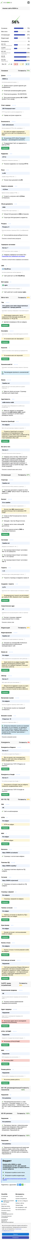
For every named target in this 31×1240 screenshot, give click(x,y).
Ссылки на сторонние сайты (10, 722)
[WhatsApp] (22, 1185)
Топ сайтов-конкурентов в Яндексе (11, 754)
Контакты (4, 1204)
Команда (3, 1198)
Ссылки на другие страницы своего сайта (13, 704)
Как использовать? (21, 1209)
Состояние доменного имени (10, 82)
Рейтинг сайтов (20, 1203)
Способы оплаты (5, 1210)
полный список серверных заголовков (15, 259)
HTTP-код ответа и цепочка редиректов (12, 112)
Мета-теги (4, 31)
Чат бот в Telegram (23, 1200)
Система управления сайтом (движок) (12, 272)
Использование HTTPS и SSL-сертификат (13, 128)
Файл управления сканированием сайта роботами (15, 658)
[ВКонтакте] (20, 1185)
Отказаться (15, 1237)
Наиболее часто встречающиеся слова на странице (15, 613)
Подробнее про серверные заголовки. (13, 256)
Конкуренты (5, 41)
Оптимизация (5, 35)
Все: (4, 64)
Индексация (5, 38)
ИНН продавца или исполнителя (11, 1057)
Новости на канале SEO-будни (8, 1201)
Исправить (5, 148)
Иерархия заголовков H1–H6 (10, 546)
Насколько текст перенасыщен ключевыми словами (15, 591)
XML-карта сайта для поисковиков (11, 682)
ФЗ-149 (5, 53)
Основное (4, 28)
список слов (8, 622)
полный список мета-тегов (12, 469)
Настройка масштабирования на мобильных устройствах (13, 406)
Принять (15, 1234)
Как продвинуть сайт (21, 1207)
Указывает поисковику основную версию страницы (15, 368)
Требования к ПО (5, 1208)
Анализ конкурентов (21, 1198)
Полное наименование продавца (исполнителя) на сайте (15, 997)
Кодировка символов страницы (10, 160)
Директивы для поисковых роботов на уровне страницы (13, 387)
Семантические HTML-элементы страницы (13, 486)
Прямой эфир (19, 1205)
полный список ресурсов (11, 238)
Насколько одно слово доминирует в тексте (13, 574)
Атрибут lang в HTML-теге (9, 176)
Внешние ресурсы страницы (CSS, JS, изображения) (15, 231)
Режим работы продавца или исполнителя (13, 1076)
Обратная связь (5, 1206)
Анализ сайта (19, 1196)
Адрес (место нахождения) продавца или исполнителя (12, 1016)
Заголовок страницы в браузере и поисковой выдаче (15, 311)
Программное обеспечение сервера (11, 288)
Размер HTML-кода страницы (10, 210)
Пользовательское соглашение (6, 1216)
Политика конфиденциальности (7, 1213)
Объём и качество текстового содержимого (13, 506)
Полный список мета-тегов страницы (12, 453)
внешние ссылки (9, 737)
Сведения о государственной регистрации (13, 1038)
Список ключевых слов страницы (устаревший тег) (15, 351)
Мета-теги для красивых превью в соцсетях (13, 428)
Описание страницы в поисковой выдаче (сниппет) (15, 334)
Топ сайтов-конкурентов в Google (11, 781)
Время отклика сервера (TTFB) (10, 192)
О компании (4, 1196)
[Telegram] (18, 1185)
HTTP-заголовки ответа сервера (10, 251)
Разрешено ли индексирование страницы (13, 639)
